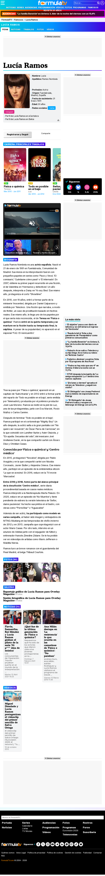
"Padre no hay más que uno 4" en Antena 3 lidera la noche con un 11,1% (82, 368)
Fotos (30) (10, 559)
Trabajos (28, 29)
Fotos (68, 7)
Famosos (93, 7)
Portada (7, 822)
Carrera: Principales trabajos (24, 144)
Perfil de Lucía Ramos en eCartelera (22, 115)
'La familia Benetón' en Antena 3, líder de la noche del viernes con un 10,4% (49, 13)
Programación (46, 7)
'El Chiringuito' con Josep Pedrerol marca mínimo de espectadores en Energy (82, 394)
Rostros (87, 822)
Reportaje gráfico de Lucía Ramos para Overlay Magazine (31, 592)
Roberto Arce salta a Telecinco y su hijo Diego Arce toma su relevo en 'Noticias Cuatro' (81, 353)
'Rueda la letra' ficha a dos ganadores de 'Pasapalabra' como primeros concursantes (81, 335)
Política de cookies (55, 853)
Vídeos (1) (10, 688)
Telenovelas (70, 834)
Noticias (11, 7)
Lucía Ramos (32, 19)
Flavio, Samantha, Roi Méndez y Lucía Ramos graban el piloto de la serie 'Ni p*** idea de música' (12, 638)
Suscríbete (89, 832)
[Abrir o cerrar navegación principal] (3, 3)
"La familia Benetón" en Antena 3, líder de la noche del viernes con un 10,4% (82, 344)
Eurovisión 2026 (70, 830)
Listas (25, 828)
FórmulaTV (7, 19)
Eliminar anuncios (53, 36)
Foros (86, 827)
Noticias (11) (12, 606)
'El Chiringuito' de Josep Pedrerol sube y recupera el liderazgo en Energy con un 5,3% (81, 402)
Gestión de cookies (73, 853)
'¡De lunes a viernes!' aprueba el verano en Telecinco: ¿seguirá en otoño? (81, 385)
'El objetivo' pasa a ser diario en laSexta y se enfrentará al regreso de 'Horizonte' (81, 327)
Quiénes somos (7, 853)
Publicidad (87, 853)
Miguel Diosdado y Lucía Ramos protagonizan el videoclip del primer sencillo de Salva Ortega (13, 715)
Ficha (5, 29)
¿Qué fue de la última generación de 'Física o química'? (31, 632)
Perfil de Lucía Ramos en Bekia (19, 119)
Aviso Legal (21, 853)
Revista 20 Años (53, 10)
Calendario (27, 825)
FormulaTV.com (7, 860)
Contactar (97, 853)
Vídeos (60, 7)
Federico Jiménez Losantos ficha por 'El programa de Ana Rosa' (82, 360)
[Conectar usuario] (102, 3)
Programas (79, 7)
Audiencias (31, 7)
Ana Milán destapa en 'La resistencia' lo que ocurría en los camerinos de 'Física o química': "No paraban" (50, 641)
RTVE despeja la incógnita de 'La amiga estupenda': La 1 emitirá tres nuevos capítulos (82, 376)
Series (20, 7)
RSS (3, 856)
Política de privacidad (36, 853)
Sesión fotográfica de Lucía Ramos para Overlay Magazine (32, 599)
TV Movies (27, 831)
